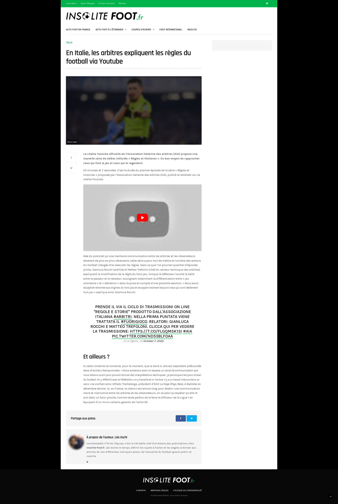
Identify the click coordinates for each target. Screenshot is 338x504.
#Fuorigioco (134, 321)
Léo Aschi (121, 437)
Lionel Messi (71, 3)
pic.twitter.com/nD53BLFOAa (142, 336)
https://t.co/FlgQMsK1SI (156, 331)
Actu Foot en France (78, 29)
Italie (69, 42)
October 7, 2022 (153, 341)
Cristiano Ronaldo (106, 3)
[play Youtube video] (142, 217)
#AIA (187, 331)
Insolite (192, 29)
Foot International (170, 29)
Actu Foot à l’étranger (109, 29)
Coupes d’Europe (141, 29)
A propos (141, 490)
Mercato (122, 3)
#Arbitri (123, 316)
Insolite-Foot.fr (95, 447)
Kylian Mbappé (87, 3)
